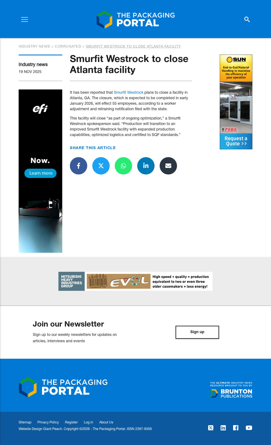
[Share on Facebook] (78, 165)
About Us (106, 422)
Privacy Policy (48, 422)
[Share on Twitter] (101, 165)
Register (71, 422)
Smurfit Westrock (128, 92)
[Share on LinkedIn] (146, 165)
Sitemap (25, 422)
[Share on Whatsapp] (123, 165)
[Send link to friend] (168, 165)
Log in (88, 422)
